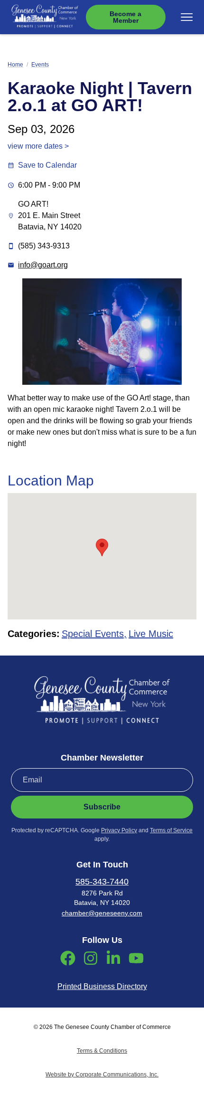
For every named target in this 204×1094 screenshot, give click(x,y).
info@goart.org (43, 265)
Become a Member (125, 17)
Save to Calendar (47, 165)
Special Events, (94, 633)
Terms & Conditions (102, 1050)
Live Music (151, 633)
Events (40, 64)
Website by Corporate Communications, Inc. (102, 1074)
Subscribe (102, 807)
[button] (102, 547)
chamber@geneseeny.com (102, 913)
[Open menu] (187, 17)
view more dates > (38, 146)
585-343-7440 (102, 881)
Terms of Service (171, 830)
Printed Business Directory (102, 986)
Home (15, 64)
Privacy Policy (119, 830)
